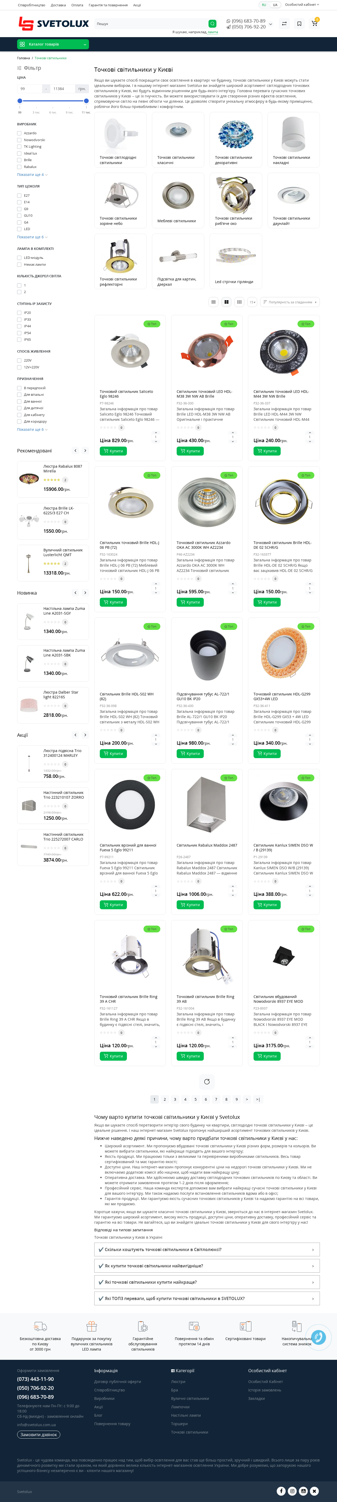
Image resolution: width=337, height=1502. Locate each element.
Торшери (179, 1423)
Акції (137, 5)
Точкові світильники (189, 1432)
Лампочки (180, 1406)
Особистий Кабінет (265, 1381)
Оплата (77, 5)
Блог (98, 1415)
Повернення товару (112, 1423)
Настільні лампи (186, 1415)
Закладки (256, 1398)
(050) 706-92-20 (248, 26)
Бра (174, 1389)
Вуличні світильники (190, 1398)
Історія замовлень (264, 1389)
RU (264, 5)
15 (251, 302)
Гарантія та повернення (108, 5)
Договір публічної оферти (117, 1381)
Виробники (104, 1398)
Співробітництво (31, 5)
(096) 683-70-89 (248, 21)
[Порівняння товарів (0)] (284, 23)
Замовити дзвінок (39, 1434)
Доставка (58, 5)
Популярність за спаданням (290, 302)
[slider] (20, 101)
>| (258, 1099)
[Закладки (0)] (299, 23)
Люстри (178, 1381)
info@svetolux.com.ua (36, 1424)
